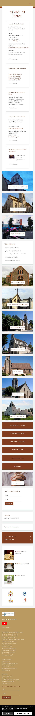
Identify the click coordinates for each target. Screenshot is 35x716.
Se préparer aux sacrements (10, 663)
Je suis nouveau (18, 483)
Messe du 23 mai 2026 (15, 76)
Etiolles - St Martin (7, 646)
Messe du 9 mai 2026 (15, 80)
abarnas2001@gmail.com (15, 41)
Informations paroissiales (11, 257)
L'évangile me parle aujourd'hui (10, 679)
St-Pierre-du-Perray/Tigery (9, 648)
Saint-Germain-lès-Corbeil (18, 349)
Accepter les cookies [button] (23, 713)
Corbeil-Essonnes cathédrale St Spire (18, 186)
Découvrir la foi (6, 661)
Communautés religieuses (17, 441)
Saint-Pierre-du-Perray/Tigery (17, 416)
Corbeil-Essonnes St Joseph (18, 233)
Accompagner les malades (9, 668)
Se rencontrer (6, 678)
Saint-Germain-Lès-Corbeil (9, 643)
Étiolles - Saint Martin (18, 394)
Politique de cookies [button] (8, 710)
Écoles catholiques (17, 449)
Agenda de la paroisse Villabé (17, 68)
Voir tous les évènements (11, 527)
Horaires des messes (8, 681)
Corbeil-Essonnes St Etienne (17, 209)
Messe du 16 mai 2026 (15, 78)
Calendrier (5, 674)
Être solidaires (6, 670)
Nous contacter (6, 627)
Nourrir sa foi (5, 667)
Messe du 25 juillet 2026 (15, 74)
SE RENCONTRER (9, 539)
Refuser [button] (8, 713)
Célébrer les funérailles (8, 665)
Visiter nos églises (7, 676)
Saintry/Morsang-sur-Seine (18, 327)
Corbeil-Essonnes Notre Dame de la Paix (17, 304)
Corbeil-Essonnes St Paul (17, 282)
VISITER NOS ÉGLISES (10, 536)
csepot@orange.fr (14, 137)
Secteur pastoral (6, 659)
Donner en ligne (6, 683)
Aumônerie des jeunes (17, 458)
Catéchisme (17, 466)
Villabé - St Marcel (18, 371)
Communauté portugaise (17, 425)
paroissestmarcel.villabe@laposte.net (19, 47)
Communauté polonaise (17, 433)
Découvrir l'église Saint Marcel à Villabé (15, 254)
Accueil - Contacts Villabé (16, 24)
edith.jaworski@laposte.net (16, 128)
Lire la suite (14, 59)
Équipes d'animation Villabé (17, 117)
